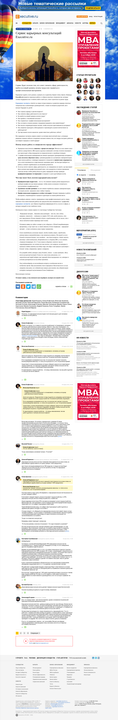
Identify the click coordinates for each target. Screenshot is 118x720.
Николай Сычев (86, 307)
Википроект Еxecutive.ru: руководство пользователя (91, 111)
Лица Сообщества (20, 668)
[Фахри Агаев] (91, 98)
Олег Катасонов (87, 128)
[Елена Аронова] (98, 98)
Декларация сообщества (46, 658)
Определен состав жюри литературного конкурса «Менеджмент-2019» (90, 153)
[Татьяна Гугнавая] (91, 92)
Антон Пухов (86, 211)
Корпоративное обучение (56, 668)
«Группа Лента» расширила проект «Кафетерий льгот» (85, 260)
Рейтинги (52, 674)
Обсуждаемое (95, 170)
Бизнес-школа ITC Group (89, 234)
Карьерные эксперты (23, 103)
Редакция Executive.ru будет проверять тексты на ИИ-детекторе (91, 125)
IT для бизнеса (71, 679)
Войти (31, 643)
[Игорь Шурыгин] (91, 86)
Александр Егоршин (35, 304)
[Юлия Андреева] (79, 86)
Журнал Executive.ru (21, 674)
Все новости (88, 265)
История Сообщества (21, 672)
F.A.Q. (26, 658)
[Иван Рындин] (85, 98)
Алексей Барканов (34, 302)
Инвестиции (87, 674)
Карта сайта (48, 708)
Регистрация (98, 16)
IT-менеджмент (71, 672)
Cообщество (19, 664)
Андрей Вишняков (87, 202)
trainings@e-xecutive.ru (64, 702)
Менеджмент (60, 23)
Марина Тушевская (88, 182)
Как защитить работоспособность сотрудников (88, 189)
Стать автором (82, 16)
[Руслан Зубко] (79, 98)
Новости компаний (21, 686)
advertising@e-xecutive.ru (57, 704)
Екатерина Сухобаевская (60, 302)
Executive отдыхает (21, 677)
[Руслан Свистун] (79, 80)
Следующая (34, 633)
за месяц (92, 175)
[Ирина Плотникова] (85, 80)
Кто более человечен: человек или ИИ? (89, 305)
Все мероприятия (88, 243)
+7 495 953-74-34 (93, 701)
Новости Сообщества (21, 693)
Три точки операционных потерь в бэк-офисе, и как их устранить (91, 199)
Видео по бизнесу (54, 686)
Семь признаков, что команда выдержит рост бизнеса (90, 218)
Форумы (85, 23)
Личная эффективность (39, 674)
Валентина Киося (87, 221)
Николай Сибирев (87, 281)
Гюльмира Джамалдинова (90, 192)
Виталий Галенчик (87, 114)
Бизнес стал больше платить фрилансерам (88, 363)
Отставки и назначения (22, 689)
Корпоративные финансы (90, 668)
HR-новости (19, 696)
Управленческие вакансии (40, 679)
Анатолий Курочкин (88, 156)
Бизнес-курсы (53, 677)
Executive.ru (25, 704)
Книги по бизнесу (54, 681)
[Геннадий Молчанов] (85, 92)
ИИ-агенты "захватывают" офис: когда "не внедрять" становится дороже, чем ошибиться (90, 277)
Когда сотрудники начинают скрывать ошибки (91, 208)
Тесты (51, 684)
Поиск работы (36, 670)
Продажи (69, 677)
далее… (60, 436)
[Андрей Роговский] (85, 86)
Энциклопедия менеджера (74, 684)
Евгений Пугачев (21, 304)
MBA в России (53, 670)
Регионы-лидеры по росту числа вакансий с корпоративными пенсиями (88, 354)
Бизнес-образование (47, 23)
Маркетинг (69, 674)
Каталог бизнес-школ (55, 688)
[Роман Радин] (98, 86)
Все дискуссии (88, 331)
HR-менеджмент (37, 668)
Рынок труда (36, 672)
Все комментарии (88, 164)
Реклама (32, 658)
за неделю (82, 175)
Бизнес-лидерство (72, 668)
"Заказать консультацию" (29, 335)
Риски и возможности (89, 672)
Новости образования (21, 691)
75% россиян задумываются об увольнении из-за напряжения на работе (88, 344)
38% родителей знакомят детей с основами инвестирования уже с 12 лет (88, 370)
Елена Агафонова (48, 301)
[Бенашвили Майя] (79, 92)
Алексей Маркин (30, 308)
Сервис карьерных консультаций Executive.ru (90, 139)
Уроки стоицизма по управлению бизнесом (89, 179)
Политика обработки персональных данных (27, 708)
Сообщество (26, 23)
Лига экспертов (20, 670)
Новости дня (19, 684)
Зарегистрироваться (42, 643)
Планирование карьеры (39, 677)
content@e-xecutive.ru (57, 705)
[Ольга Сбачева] (91, 80)
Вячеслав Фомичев (61, 301)
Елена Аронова (46, 302)
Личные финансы (88, 670)
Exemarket (69, 681)
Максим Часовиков (49, 304)
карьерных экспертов (23, 204)
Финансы (70, 23)
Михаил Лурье (62, 304)
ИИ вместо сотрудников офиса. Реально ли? (90, 292)
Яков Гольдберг (54, 306)
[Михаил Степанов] (98, 80)
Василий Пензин (21, 302)
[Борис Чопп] (98, 92)
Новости (78, 23)
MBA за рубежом (54, 672)
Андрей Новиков (42, 306)
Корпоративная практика (73, 670)
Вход (90, 16)
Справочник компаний (39, 681)
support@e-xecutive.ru (57, 706)
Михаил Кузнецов (30, 306)
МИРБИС (92, 23)
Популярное (81, 170)
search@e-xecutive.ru (61, 701)
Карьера (35, 23)
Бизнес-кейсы (53, 679)
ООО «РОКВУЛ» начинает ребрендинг (87, 255)
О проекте (19, 658)
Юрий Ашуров (37, 301)
